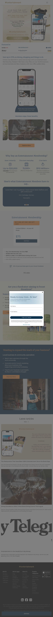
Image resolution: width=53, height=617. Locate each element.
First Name (13, 306)
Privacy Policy (25, 324)
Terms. (29, 324)
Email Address (13, 311)
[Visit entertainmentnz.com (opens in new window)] (26, 298)
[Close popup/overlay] (42, 292)
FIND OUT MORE (26, 317)
